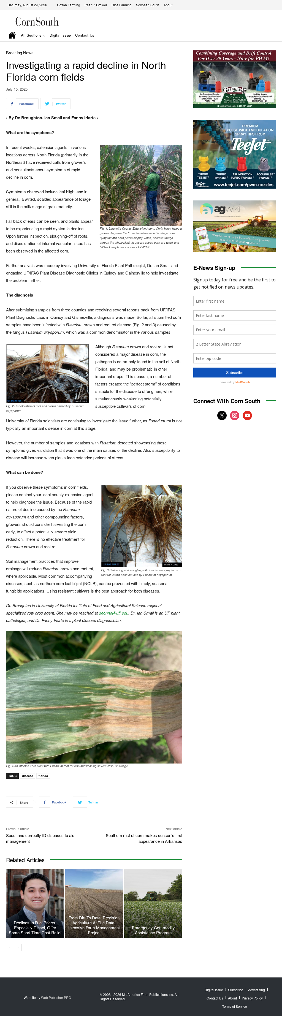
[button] (264, 35)
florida (43, 776)
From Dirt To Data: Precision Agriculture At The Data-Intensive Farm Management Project (94, 925)
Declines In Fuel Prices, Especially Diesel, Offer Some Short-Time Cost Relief (35, 927)
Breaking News (20, 52)
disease (27, 776)
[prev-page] (9, 947)
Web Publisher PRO (56, 997)
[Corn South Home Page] (12, 35)
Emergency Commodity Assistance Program (153, 930)
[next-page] (18, 947)
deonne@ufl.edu (113, 613)
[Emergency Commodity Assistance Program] (153, 903)
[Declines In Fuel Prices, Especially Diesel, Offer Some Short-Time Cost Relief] (35, 903)
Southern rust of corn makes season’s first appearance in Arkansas (144, 838)
